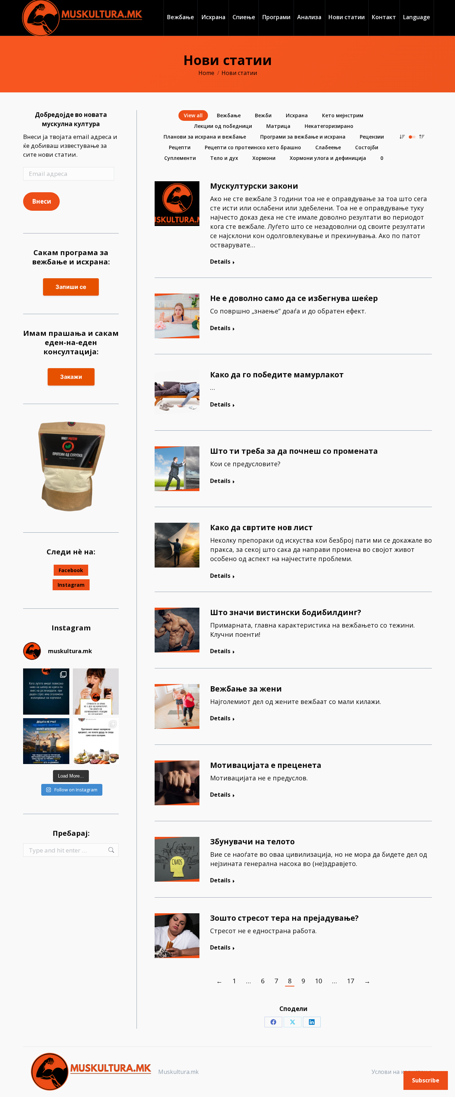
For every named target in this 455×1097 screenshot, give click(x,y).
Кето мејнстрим (342, 115)
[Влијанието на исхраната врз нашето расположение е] (46, 691)
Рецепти (180, 147)
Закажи (71, 376)
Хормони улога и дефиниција (328, 158)
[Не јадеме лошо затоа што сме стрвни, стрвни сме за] (96, 691)
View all (193, 115)
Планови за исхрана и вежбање (205, 136)
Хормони (263, 158)
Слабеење (328, 147)
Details (220, 261)
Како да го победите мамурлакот (277, 375)
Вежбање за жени (246, 689)
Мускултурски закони (254, 186)
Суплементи (180, 158)
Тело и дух (224, 158)
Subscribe (425, 1080)
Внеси (41, 201)
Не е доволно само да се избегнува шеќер (294, 298)
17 (350, 981)
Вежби (263, 115)
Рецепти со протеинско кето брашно (253, 147)
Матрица (278, 126)
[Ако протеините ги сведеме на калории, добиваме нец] (96, 741)
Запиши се (70, 286)
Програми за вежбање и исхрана (303, 136)
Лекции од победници (223, 126)
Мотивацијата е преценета (265, 765)
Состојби (366, 147)
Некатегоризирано (329, 126)
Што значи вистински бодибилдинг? (285, 612)
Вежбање (229, 115)
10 (318, 981)
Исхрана (297, 115)
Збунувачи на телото (252, 841)
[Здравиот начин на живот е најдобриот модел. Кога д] (46, 741)
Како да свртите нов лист (261, 527)
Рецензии (372, 136)
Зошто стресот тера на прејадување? (284, 918)
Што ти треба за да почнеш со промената (294, 451)
